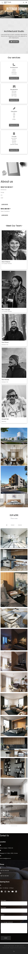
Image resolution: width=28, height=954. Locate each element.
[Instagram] (5, 891)
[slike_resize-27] (14, 479)
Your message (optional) (7, 922)
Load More (13, 825)
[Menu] (26, 2)
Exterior (20, 525)
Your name (3, 900)
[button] (1, 11)
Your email (3, 907)
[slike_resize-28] (14, 436)
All (6, 525)
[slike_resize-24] (14, 455)
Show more (14, 518)
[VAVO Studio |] (2, 2)
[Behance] (9, 891)
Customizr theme (22, 947)
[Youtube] (12, 891)
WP (8, 947)
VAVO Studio (11, 945)
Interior (12, 525)
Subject (2, 915)
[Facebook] (1, 891)
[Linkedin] (16, 891)
